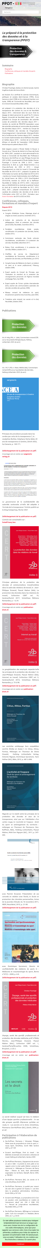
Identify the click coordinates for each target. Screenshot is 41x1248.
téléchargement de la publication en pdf (19, 450)
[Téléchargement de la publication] (20, 864)
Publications (9, 73)
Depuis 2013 (7, 207)
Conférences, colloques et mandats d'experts (20, 71)
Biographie (8, 69)
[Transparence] (20, 479)
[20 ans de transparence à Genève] (20, 404)
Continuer (20, 1244)
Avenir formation (8, 196)
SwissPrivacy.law (9, 522)
